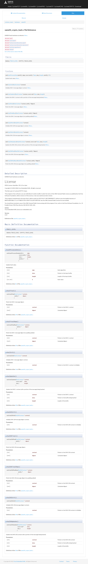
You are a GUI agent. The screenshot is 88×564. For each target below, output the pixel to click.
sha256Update (12, 141)
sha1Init (10, 84)
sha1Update (11, 94)
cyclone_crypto (9, 22)
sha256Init (11, 132)
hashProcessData (12, 75)
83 (16, 284)
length (41, 75)
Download (78, 6)
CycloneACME (58, 6)
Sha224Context (18, 122)
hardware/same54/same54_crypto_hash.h (19, 45)
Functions (80, 28)
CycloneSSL (24, 6)
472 (16, 490)
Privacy (75, 561)
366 (16, 550)
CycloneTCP (16, 6)
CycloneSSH (32, 6)
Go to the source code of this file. (14, 51)
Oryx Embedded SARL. (20, 561)
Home (10, 6)
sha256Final (11, 151)
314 (16, 429)
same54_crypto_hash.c (19, 218)
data (35, 75)
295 (16, 345)
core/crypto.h (13, 40)
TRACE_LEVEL (14, 61)
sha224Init (11, 122)
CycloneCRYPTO (69, 6)
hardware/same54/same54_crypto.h (17, 42)
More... (26, 35)
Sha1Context (16, 84)
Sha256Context (18, 132)
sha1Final (10, 103)
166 (16, 369)
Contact (61, 561)
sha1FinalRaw (11, 113)
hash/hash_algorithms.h (15, 47)
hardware (17, 22)
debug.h (11, 49)
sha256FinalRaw (12, 160)
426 (16, 460)
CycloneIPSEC (41, 6)
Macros (74, 28)
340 (16, 514)
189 (16, 405)
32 (16, 236)
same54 (23, 22)
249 (16, 314)
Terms (68, 561)
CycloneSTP (49, 6)
